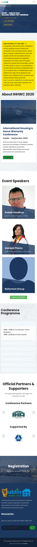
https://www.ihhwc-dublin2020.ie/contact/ (16, 80)
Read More (8, 157)
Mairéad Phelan (14, 248)
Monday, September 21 (11, 343)
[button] (18, 323)
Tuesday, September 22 (11, 349)
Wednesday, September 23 (12, 354)
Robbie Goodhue (14, 212)
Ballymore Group (14, 289)
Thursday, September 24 (12, 359)
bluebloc (25, 543)
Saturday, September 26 (11, 370)
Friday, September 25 (11, 364)
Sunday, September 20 (11, 323)
